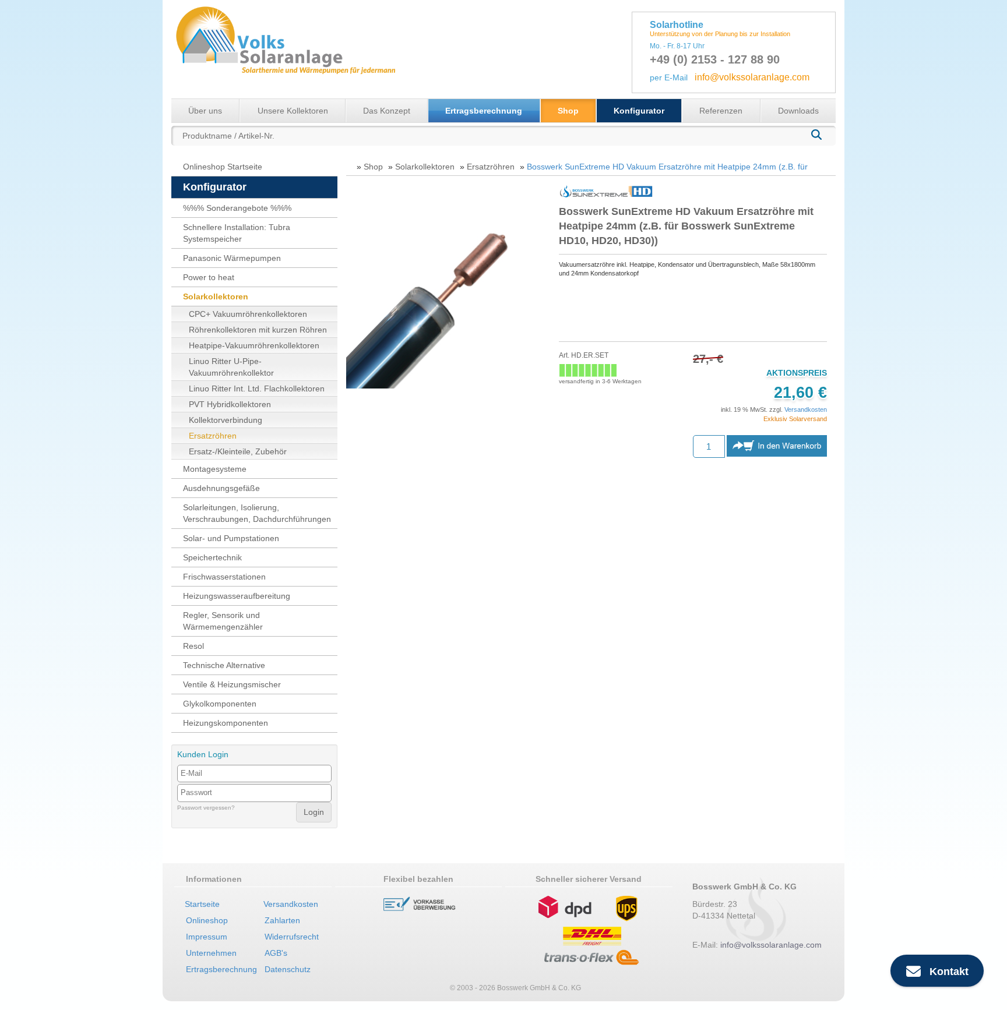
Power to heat (208, 277)
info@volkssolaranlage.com (752, 77)
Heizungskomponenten (225, 723)
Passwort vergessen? (206, 807)
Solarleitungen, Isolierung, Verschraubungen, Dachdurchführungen (257, 513)
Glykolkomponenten (219, 703)
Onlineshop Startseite (222, 166)
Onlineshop (207, 920)
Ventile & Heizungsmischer (232, 684)
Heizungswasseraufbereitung (236, 596)
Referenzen (720, 110)
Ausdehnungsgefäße (221, 488)
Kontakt (945, 971)
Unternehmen (211, 953)
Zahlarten (282, 920)
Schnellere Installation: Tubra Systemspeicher (236, 233)
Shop (568, 110)
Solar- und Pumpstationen (231, 538)
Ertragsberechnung (483, 110)
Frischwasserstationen (224, 576)
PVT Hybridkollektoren (230, 404)
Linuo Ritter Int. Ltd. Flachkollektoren (257, 388)
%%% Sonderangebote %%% (237, 208)
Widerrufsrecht (292, 936)
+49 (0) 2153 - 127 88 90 (715, 59)
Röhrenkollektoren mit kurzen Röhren (258, 329)
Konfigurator (639, 110)
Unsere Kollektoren (293, 110)
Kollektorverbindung (225, 420)
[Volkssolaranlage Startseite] (285, 48)
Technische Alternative (224, 665)
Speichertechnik (212, 557)
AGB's (276, 953)
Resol (193, 646)
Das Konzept (386, 110)
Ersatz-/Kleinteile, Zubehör (238, 451)
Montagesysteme (215, 469)
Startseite (202, 904)
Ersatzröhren (213, 435)
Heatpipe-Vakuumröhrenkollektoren (254, 345)
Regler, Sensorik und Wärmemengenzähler (223, 620)
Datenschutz (288, 969)
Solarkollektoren (215, 296)
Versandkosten (805, 409)
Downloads (798, 110)
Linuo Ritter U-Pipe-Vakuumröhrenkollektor (231, 366)
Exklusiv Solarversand (795, 418)
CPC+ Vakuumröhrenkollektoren (248, 314)
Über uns (205, 110)
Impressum (206, 936)
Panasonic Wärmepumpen (232, 258)
